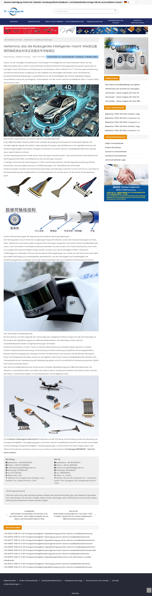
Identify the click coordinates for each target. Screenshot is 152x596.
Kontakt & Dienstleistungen (137, 21)
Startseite (14, 22)
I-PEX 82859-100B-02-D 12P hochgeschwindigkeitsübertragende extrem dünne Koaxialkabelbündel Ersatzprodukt (50, 550)
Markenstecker (34, 22)
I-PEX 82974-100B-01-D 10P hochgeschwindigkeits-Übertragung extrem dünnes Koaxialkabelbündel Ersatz (47, 564)
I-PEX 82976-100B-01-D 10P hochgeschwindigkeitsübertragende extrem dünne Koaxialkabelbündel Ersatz (46, 553)
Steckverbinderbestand (74, 22)
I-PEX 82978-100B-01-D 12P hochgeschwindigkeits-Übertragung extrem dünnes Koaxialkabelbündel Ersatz (47, 537)
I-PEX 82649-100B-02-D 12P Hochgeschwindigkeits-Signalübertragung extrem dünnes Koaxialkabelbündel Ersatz (49, 547)
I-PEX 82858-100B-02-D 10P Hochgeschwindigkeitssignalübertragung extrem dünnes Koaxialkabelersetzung (48, 567)
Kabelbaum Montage (95, 22)
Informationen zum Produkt (115, 21)
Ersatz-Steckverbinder (54, 22)
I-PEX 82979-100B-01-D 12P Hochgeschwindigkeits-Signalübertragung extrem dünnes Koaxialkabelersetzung (48, 533)
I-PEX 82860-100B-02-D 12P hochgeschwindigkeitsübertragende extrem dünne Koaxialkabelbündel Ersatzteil (48, 543)
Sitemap (75, 593)
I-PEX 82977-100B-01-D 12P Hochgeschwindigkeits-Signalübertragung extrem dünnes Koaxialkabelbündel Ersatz (49, 540)
